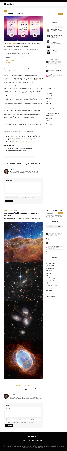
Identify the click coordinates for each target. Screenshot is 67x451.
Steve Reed (12, 169)
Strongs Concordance (49, 118)
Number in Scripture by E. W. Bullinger (52, 113)
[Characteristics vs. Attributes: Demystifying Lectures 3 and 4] (48, 47)
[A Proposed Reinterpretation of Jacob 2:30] (48, 36)
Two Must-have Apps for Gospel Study (14, 163)
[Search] (62, 1)
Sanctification (8, 65)
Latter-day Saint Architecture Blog (52, 106)
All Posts (29, 440)
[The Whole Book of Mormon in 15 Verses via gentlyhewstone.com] (48, 42)
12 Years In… (19, 386)
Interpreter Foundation (50, 96)
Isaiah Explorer (48, 100)
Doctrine (15, 156)
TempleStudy (48, 120)
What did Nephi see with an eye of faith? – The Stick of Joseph (22, 1)
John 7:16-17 (38, 79)
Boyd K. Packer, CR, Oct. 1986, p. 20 (19, 141)
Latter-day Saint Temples (50, 108)
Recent (59, 26)
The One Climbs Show (39, 3)
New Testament (21, 156)
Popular (50, 26)
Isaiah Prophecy (48, 103)
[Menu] (4, 1)
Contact (42, 440)
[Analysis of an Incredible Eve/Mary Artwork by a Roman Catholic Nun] (48, 32)
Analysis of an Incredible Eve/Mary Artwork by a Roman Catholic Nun (56, 30)
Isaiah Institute (48, 101)
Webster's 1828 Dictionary (50, 124)
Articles (5, 210)
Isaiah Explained (49, 98)
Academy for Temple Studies (51, 90)
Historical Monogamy (49, 95)
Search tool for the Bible (50, 115)
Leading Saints (48, 111)
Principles (32, 156)
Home (24, 440)
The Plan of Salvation (10, 60)
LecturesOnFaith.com (30, 443)
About (60, 3)
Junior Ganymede (49, 105)
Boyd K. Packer (10, 156)
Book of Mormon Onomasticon (51, 91)
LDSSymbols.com (49, 110)
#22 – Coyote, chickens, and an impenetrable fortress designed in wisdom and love (33, 388)
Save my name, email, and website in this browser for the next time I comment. (20, 197)
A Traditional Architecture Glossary (52, 88)
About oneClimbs (35, 440)
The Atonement (9, 62)
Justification (8, 64)
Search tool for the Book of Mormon (52, 116)
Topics (47, 3)
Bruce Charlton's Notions (50, 93)
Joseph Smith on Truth (55, 50)
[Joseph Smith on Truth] (48, 53)
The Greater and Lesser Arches (57, 70)
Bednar (5, 156)
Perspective (27, 156)
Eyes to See (54, 61)
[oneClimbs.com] (9, 4)
